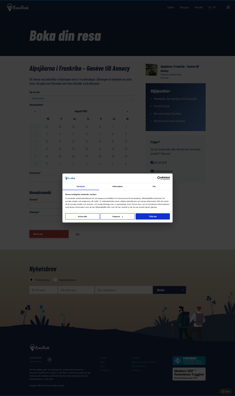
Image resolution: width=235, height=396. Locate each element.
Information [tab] (117, 186)
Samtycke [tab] (81, 186)
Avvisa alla (82, 216)
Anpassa (116, 216)
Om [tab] (154, 186)
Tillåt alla (153, 216)
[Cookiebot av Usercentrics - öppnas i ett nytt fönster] (159, 178)
